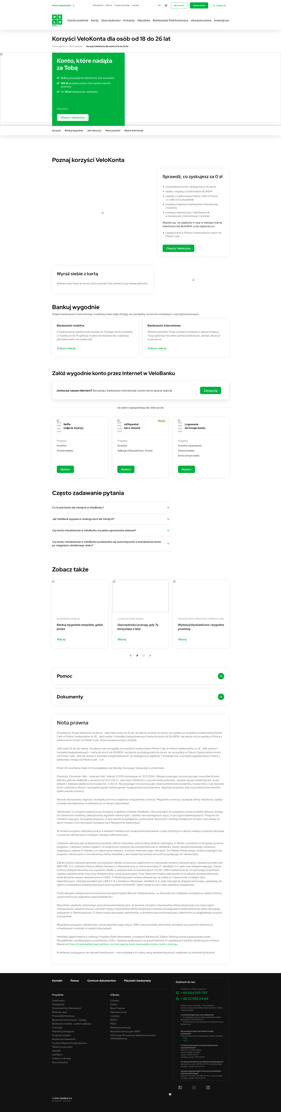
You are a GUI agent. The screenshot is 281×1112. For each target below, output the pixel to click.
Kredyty (129, 20)
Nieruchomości (60, 1062)
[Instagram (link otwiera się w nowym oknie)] (194, 1087)
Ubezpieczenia (201, 20)
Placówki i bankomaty (137, 980)
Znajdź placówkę (122, 5)
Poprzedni (131, 655)
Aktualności (98, 5)
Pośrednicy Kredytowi (63, 1031)
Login (185, 1038)
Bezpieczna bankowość (64, 1039)
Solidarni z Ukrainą (61, 1058)
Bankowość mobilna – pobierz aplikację (71, 1023)
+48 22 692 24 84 (194, 998)
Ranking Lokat (59, 1012)
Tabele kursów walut (62, 1046)
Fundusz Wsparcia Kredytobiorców (69, 1043)
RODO (113, 1019)
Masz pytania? (112, 130)
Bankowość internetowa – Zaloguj (69, 1019)
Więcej (61, 639)
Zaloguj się (221, 5)
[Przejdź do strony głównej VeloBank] (57, 20)
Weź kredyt (179, 5)
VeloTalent (57, 1054)
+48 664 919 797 (194, 992)
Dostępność (58, 1004)
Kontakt (135, 5)
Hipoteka (143, 20)
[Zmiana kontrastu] (166, 5)
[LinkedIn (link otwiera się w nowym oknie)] (208, 1087)
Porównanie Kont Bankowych (66, 1008)
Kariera (114, 1004)
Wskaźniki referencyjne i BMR (125, 1031)
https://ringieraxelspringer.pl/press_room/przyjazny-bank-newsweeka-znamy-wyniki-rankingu (123, 944)
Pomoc (109, 5)
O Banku (114, 1000)
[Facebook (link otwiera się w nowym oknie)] (180, 1087)
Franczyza (57, 1027)
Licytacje (114, 1015)
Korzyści (56, 130)
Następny (150, 655)
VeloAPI (56, 1050)
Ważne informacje (133, 130)
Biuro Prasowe (117, 1008)
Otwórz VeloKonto (73, 117)
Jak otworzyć (94, 130)
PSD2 (113, 1023)
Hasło (185, 1040)
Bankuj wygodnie (74, 130)
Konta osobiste (78, 20)
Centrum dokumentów (101, 980)
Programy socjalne (61, 1035)
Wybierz (65, 469)
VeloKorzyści (58, 1000)
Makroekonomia (118, 1012)
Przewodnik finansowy (63, 1015)
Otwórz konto (199, 5)
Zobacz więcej (66, 348)
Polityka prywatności (120, 1027)
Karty (95, 20)
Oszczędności (111, 20)
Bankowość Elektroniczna (170, 20)
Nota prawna (62, 108)
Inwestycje (221, 20)
